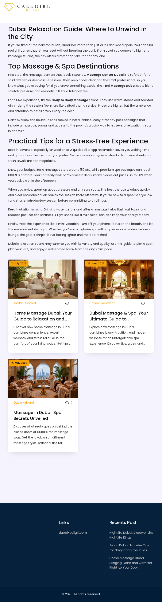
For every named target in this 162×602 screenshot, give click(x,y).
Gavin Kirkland (24, 402)
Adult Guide (75, 19)
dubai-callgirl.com (73, 532)
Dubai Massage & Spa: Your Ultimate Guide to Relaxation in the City (118, 316)
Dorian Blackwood (102, 303)
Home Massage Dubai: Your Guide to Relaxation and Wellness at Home (43, 316)
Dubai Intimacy (49, 19)
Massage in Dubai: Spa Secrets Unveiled (38, 415)
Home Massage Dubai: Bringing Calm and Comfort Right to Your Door (131, 563)
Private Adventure (103, 19)
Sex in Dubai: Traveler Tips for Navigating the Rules (129, 547)
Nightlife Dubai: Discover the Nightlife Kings (131, 535)
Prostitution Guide (137, 19)
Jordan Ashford (25, 303)
